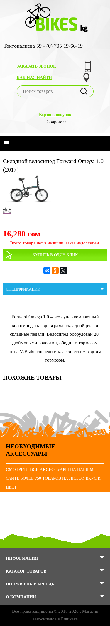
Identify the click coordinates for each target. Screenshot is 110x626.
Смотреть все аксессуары (37, 469)
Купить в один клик (55, 255)
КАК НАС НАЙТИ (34, 77)
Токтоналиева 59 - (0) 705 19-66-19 (43, 46)
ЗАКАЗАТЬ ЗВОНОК (36, 66)
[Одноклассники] (55, 270)
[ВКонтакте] (46, 270)
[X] (63, 270)
